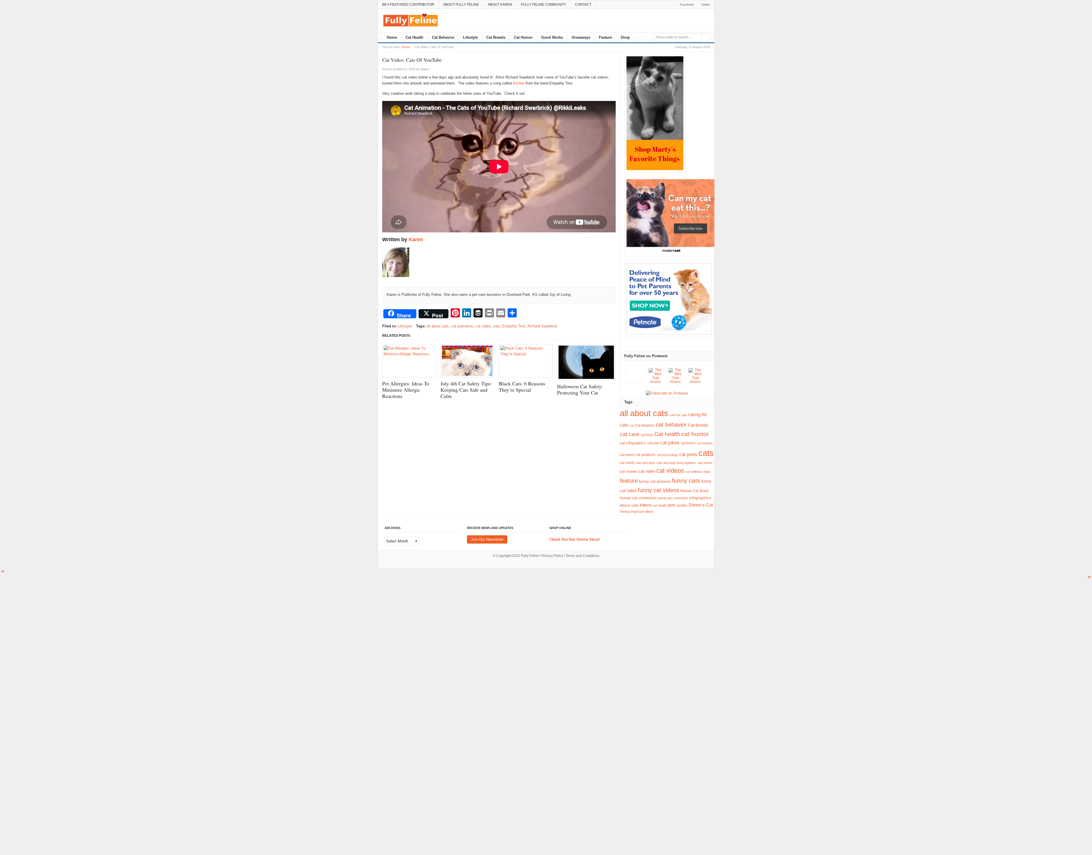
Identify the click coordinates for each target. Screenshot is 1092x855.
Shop (625, 37)
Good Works (552, 37)
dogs (707, 471)
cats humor (705, 462)
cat (631, 425)
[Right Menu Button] (1089, 577)
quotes (682, 505)
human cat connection (638, 498)
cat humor (695, 434)
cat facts (647, 435)
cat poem (627, 455)
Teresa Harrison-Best (636, 512)
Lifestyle (470, 37)
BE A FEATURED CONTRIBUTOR (408, 5)
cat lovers (688, 443)
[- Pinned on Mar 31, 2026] (636, 370)
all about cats (438, 326)
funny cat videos (658, 490)
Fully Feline (530, 556)
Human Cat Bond (694, 491)
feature (629, 481)
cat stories (628, 471)
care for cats (678, 415)
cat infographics (633, 443)
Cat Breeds (495, 37)
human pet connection (672, 498)
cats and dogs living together (676, 462)
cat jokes (670, 442)
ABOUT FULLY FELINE (461, 5)
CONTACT (583, 5)
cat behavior (671, 425)
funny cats (686, 480)
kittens (646, 505)
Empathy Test (513, 326)
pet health (660, 505)
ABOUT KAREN (500, 5)
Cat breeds (698, 425)
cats (496, 326)
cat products (645, 455)
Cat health (667, 434)
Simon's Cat (700, 504)
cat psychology (667, 455)
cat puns (688, 454)
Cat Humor (523, 37)
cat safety (627, 462)
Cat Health (414, 37)
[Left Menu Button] (2, 571)
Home (391, 37)
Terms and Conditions (582, 556)
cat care (630, 434)
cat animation (462, 326)
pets (672, 505)
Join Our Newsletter (487, 539)
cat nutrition (705, 443)
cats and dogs (645, 462)
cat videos (670, 470)
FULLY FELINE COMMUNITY (543, 5)
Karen (416, 239)
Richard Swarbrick (542, 326)
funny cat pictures (655, 481)
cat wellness (693, 471)
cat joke (653, 443)
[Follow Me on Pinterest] (667, 393)
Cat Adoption (645, 426)
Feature (605, 37)
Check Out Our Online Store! (574, 539)
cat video (483, 326)
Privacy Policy (552, 556)
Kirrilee (518, 83)
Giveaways (581, 37)
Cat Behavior (443, 37)
